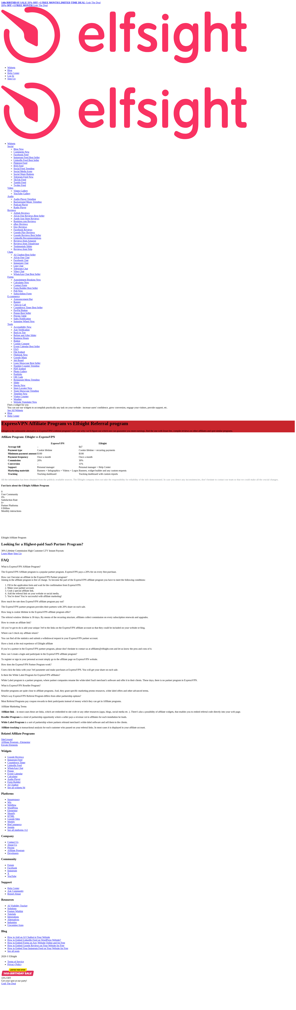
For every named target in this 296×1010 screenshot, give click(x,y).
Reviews (11, 210)
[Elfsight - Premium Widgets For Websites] (124, 62)
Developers (12, 853)
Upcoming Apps (15, 925)
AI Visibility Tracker (17, 905)
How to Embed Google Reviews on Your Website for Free (35, 945)
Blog (9, 70)
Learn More (7, 553)
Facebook (12, 868)
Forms (10, 277)
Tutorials (11, 914)
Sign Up (11, 78)
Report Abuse (14, 893)
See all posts (13, 951)
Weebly (11, 821)
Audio (10, 196)
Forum (10, 865)
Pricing (10, 847)
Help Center (13, 73)
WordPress (12, 807)
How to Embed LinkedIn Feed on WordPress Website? (34, 940)
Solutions (11, 908)
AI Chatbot (12, 784)
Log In (10, 76)
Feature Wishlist (15, 911)
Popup (10, 771)
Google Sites (13, 819)
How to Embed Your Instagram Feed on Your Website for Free (37, 948)
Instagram (12, 870)
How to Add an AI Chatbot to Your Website (28, 937)
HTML (10, 816)
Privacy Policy (14, 964)
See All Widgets (15, 410)
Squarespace (13, 799)
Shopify (11, 813)
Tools (10, 324)
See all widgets (16, 787)
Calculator (12, 776)
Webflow (11, 805)
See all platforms (17, 830)
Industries (12, 922)
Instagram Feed (14, 759)
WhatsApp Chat (15, 768)
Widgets (11, 67)
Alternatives (13, 919)
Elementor (12, 810)
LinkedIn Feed (14, 765)
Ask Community (15, 891)
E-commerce (13, 296)
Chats (10, 252)
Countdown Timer (16, 762)
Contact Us (12, 842)
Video (10, 188)
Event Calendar (15, 773)
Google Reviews (15, 757)
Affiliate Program (15, 850)
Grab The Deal (8, 983)
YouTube (11, 876)
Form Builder (14, 782)
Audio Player (13, 779)
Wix (9, 802)
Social (10, 146)
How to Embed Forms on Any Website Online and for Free (36, 942)
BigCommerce (14, 824)
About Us (12, 845)
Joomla (10, 827)
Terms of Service (15, 961)
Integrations (13, 917)
